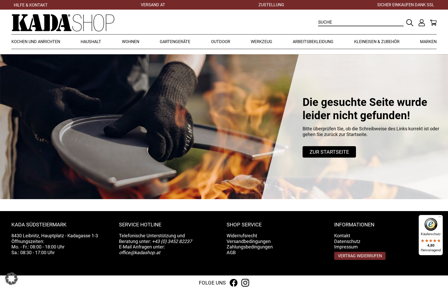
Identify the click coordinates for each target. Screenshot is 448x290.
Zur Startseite (329, 152)
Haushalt (91, 41)
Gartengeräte (175, 41)
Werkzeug (261, 41)
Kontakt (342, 235)
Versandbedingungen (249, 241)
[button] (11, 278)
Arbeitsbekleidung (313, 41)
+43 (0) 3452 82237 (172, 241)
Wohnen (130, 41)
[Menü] (440, 218)
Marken (428, 41)
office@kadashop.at (139, 252)
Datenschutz (347, 241)
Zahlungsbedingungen (250, 246)
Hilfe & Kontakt (31, 5)
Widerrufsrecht (242, 235)
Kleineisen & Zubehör (377, 41)
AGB (231, 252)
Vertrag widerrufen (360, 255)
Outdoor (220, 41)
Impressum (346, 246)
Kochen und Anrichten (35, 41)
